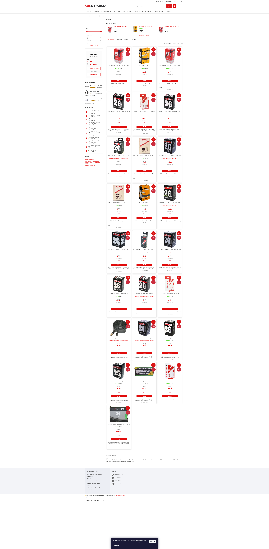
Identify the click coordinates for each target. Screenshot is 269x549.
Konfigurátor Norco (89, 159)
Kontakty (88, 485)
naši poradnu (93, 74)
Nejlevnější (119, 39)
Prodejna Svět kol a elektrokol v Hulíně (94, 487)
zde (139, 542)
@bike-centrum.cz (117, 480)
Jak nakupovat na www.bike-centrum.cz (94, 474)
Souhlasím (152, 541)
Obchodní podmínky (91, 478)
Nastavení (116, 545)
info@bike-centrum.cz (118, 474)
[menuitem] (87, 11)
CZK (181, 1)
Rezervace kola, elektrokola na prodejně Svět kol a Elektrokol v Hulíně (93, 162)
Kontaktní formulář (94, 68)
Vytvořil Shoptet (89, 495)
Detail (118, 80)
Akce (94, 38)
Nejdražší (126, 39)
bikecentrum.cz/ (117, 483)
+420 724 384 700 (168, 1)
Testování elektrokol (90, 165)
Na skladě (94, 35)
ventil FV (160, 87)
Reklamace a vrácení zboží (92, 481)
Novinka (94, 40)
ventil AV (135, 178)
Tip (94, 43)
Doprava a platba (90, 476)
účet (97, 1)
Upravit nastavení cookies (120, 495)
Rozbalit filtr (93, 45)
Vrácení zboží (89, 490)
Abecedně (133, 39)
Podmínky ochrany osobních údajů (93, 483)
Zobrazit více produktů (144, 35)
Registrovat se (88, 1)
